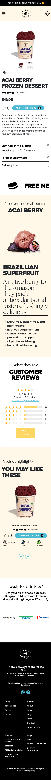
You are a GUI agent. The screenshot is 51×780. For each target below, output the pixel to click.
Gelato (8, 710)
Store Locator (33, 728)
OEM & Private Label (14, 750)
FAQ (29, 740)
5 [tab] (31, 630)
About (30, 706)
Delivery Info (10, 165)
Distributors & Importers (11, 756)
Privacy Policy (29, 770)
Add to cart (26, 107)
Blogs (29, 715)
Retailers (9, 746)
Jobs (29, 710)
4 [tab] (27, 630)
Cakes (8, 715)
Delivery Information (32, 749)
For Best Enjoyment (14, 158)
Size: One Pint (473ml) (16, 146)
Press (29, 719)
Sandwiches (10, 706)
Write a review (25, 433)
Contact (31, 723)
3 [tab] (23, 630)
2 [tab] (19, 630)
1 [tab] (15, 630)
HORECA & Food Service (12, 741)
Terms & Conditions (36, 744)
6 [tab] (35, 630)
